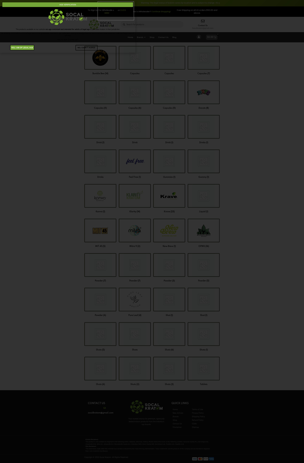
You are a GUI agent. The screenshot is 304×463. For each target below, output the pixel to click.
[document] (152, 231)
